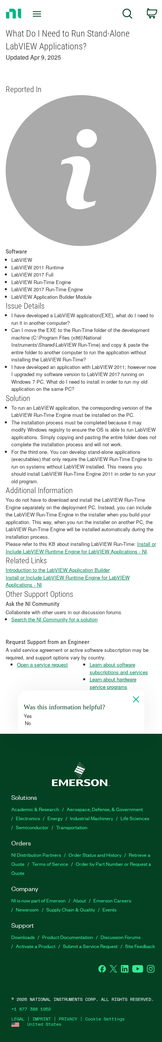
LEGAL (17, 1019)
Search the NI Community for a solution (54, 619)
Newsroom (27, 909)
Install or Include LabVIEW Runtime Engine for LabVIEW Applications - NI (81, 547)
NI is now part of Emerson (38, 900)
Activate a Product (35, 946)
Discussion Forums (121, 937)
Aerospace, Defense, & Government (105, 809)
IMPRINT (41, 1019)
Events (109, 909)
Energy (55, 818)
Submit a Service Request (90, 946)
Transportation (71, 827)
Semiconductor (32, 827)
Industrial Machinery (91, 818)
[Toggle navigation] (39, 14)
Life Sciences (135, 818)
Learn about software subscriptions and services (119, 668)
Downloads (23, 937)
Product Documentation (67, 937)
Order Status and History (95, 854)
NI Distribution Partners (36, 854)
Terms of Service (50, 863)
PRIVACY (68, 1019)
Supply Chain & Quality (70, 909)
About (79, 900)
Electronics (28, 818)
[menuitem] (128, 15)
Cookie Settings (105, 1019)
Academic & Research (35, 809)
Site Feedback (140, 946)
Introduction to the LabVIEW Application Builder (58, 569)
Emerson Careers (112, 900)
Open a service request (42, 664)
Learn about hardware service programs (113, 683)
